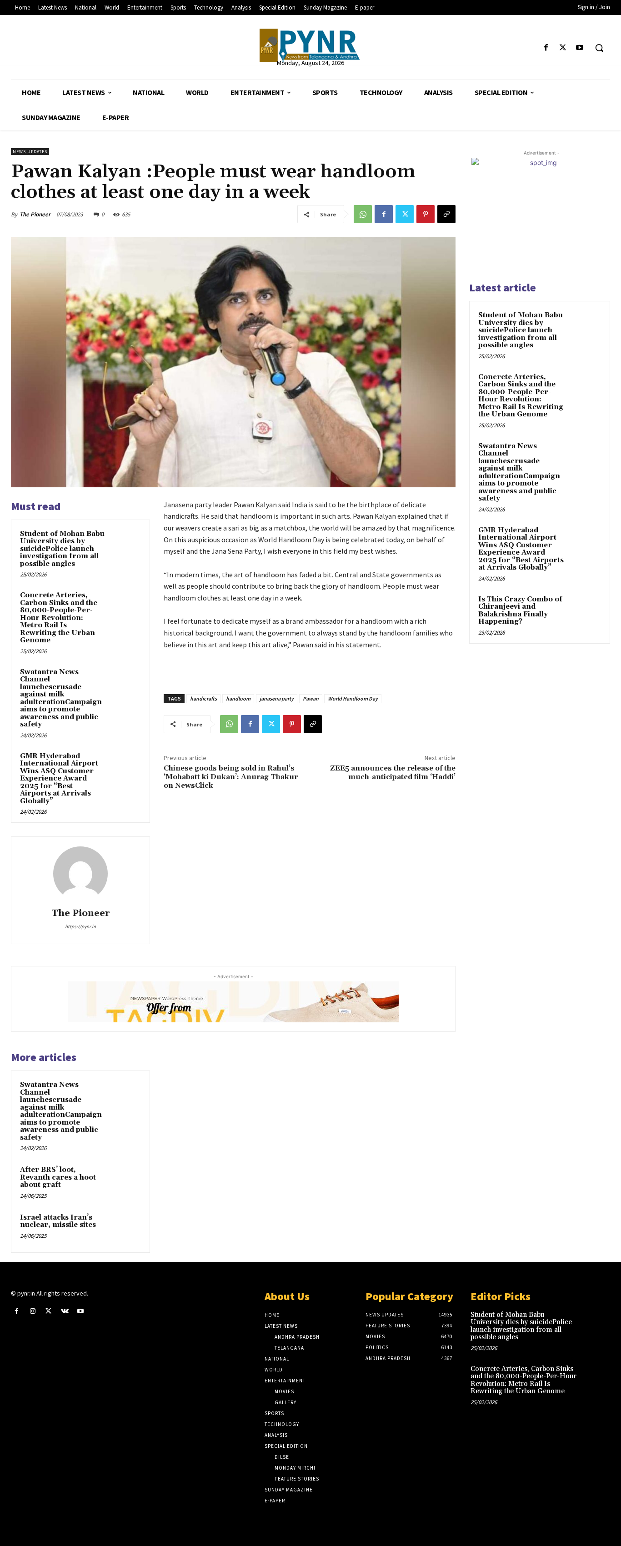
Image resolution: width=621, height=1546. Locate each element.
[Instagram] (32, 1311)
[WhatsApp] (363, 214)
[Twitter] (563, 48)
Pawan (311, 698)
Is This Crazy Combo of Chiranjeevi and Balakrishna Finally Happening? (520, 610)
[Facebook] (546, 48)
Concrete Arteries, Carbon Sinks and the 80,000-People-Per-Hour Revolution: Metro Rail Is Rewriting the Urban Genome (58, 618)
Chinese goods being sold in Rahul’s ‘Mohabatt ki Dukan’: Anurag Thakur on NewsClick (231, 777)
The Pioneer (35, 214)
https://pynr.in (80, 926)
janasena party (277, 698)
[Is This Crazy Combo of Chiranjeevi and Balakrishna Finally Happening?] (585, 610)
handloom (238, 698)
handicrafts (203, 698)
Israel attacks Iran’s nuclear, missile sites (58, 1221)
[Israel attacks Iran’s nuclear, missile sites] (125, 1228)
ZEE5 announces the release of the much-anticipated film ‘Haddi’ (393, 772)
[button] (599, 48)
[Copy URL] (446, 214)
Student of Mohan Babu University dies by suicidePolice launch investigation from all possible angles (62, 549)
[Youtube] (580, 48)
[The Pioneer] (310, 45)
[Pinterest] (425, 214)
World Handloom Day (353, 698)
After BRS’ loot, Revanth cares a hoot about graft (58, 1177)
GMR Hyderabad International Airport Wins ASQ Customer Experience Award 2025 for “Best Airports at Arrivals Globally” (59, 779)
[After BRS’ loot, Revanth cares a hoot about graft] (125, 1180)
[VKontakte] (64, 1311)
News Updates (30, 152)
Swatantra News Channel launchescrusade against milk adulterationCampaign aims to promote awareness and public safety (61, 698)
